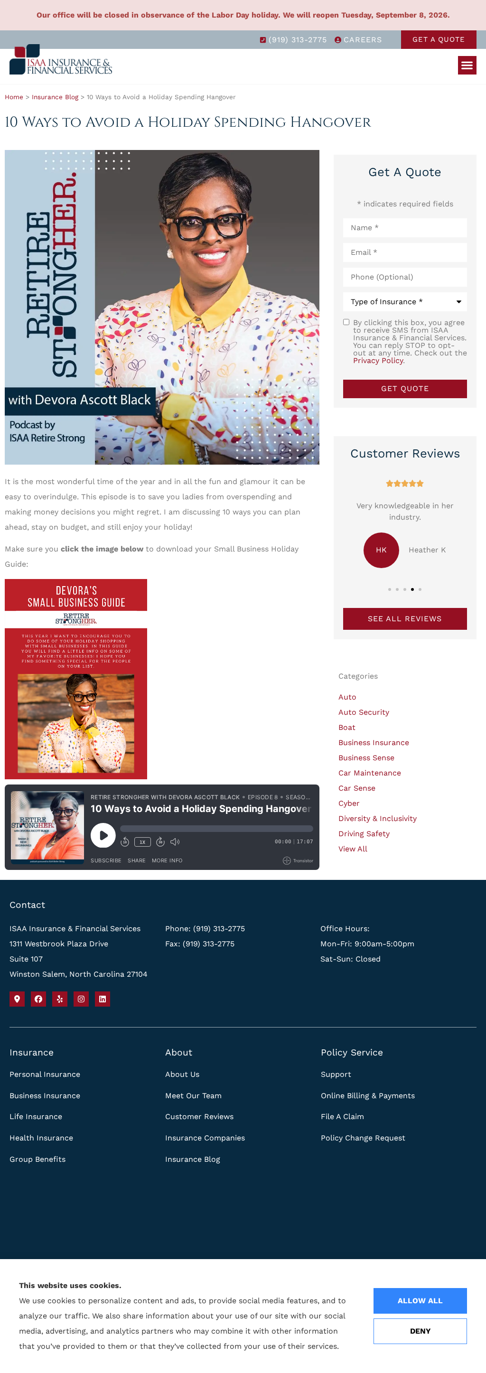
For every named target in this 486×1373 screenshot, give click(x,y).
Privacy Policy (378, 360)
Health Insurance (41, 1137)
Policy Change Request (363, 1137)
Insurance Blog (55, 97)
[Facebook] (38, 999)
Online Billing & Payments (368, 1095)
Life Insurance (35, 1116)
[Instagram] (81, 999)
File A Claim (342, 1116)
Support (336, 1074)
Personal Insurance (44, 1074)
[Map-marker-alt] (17, 999)
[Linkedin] (102, 999)
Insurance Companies (205, 1137)
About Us (182, 1074)
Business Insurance (44, 1095)
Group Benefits (37, 1159)
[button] (467, 65)
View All (352, 848)
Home (14, 97)
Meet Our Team (193, 1095)
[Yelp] (59, 999)
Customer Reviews (199, 1116)
